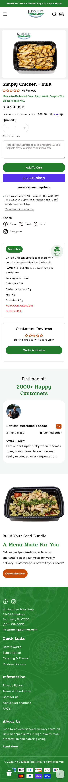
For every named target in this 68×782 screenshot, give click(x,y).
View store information (19, 209)
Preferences (11, 136)
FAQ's (7, 709)
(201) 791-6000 (13, 624)
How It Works (12, 647)
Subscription (12, 653)
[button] (54, 14)
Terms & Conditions (17, 691)
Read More (10, 746)
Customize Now (15, 573)
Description (14, 249)
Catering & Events (15, 658)
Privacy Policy (13, 685)
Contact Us (11, 697)
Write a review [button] (34, 350)
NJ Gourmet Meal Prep (28, 761)
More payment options (34, 187)
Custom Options (14, 664)
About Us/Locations (17, 703)
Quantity (9, 120)
